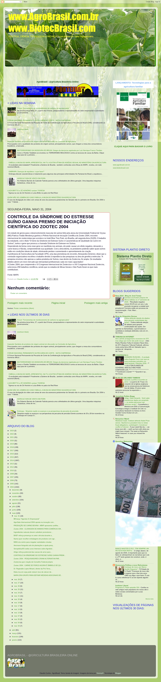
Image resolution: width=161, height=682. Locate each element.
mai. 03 (17, 626)
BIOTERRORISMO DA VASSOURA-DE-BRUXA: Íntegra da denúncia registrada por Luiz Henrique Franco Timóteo (59, 150)
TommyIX (100, 673)
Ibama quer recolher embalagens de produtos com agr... (35, 539)
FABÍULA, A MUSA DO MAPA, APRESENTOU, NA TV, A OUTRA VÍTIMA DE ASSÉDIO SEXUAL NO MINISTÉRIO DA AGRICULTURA (57, 162)
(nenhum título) (23, 129)
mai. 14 (17, 609)
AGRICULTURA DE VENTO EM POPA (31, 178)
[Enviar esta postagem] (43, 279)
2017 (12, 450)
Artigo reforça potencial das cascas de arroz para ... (33, 552)
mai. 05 (17, 619)
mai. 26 (17, 586)
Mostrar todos (150, 599)
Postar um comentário (18, 293)
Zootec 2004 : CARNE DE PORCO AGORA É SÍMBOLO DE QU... (38, 565)
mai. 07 (17, 616)
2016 (12, 454)
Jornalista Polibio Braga (125, 396)
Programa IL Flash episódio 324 (127, 587)
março (14, 633)
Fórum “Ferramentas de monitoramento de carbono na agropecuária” (43, 108)
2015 (12, 457)
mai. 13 (17, 613)
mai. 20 (17, 599)
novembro (16, 493)
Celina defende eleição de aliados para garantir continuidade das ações (137, 320)
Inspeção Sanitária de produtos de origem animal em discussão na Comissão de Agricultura (41, 141)
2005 (12, 484)
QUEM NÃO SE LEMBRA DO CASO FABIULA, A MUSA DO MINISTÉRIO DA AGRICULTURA (41, 197)
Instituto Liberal (121, 585)
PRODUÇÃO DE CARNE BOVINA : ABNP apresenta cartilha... (36, 525)
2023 (12, 431)
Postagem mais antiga (96, 303)
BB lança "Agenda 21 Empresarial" (26, 519)
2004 (12, 487)
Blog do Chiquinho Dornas (126, 316)
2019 (12, 444)
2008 (12, 474)
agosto (15, 503)
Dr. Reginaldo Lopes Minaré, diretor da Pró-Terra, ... (33, 569)
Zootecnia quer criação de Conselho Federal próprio (33, 562)
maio (14, 513)
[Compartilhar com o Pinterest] (57, 279)
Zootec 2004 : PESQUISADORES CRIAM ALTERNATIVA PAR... (37, 559)
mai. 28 (17, 579)
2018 (12, 447)
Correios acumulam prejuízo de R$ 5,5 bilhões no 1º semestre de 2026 (136, 300)
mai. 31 (17, 516)
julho (14, 506)
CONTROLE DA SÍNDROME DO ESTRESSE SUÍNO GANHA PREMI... (40, 555)
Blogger (118, 673)
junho (14, 510)
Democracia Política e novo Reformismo (131, 565)
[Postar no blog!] (50, 279)
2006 (12, 480)
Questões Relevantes (124, 441)
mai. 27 (17, 583)
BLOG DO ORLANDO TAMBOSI (127, 378)
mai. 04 (17, 622)
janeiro (15, 640)
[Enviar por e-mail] (48, 279)
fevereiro (15, 637)
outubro (15, 496)
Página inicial (58, 303)
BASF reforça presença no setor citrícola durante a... (33, 535)
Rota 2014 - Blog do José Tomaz (128, 296)
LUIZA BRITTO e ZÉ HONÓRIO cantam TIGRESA (26, 190)
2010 (12, 470)
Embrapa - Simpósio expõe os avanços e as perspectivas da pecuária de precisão (47, 411)
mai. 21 (17, 596)
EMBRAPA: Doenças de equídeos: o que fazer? (26, 171)
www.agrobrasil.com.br (121, 165)
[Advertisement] (80, 72)
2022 (12, 434)
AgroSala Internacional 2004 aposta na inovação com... (34, 522)
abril (14, 630)
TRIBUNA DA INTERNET (124, 337)
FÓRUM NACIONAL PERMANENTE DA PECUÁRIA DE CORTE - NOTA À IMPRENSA (39, 120)
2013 (12, 464)
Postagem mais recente (19, 303)
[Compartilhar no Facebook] (55, 279)
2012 (12, 467)
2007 (12, 477)
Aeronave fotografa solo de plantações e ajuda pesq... (34, 545)
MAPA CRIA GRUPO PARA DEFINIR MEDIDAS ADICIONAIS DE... (38, 575)
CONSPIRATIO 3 (121, 355)
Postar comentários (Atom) (24, 308)
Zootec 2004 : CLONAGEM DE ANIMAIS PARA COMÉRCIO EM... (38, 529)
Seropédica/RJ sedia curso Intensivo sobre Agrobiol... (34, 549)
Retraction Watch (122, 419)
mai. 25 (17, 589)
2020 (12, 440)
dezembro (16, 490)
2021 (12, 437)
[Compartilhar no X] (52, 279)
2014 (12, 460)
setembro (16, 500)
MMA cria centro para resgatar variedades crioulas (32, 542)
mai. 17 (17, 606)
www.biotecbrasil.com (121, 168)
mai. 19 (17, 603)
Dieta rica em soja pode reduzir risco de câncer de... (33, 572)
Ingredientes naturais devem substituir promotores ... (33, 532)
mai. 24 (17, 593)
